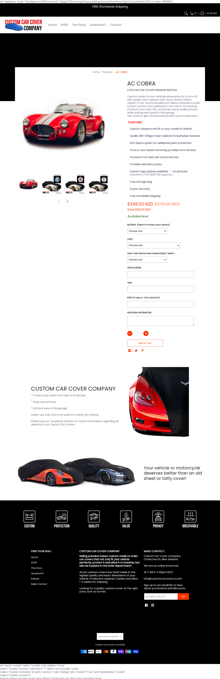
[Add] (145, 333)
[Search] (186, 13)
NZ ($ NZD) (212, 13)
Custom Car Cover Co (106, 644)
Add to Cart (145, 343)
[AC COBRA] (28, 184)
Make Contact (39, 584)
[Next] (67, 201)
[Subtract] (129, 333)
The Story (36, 568)
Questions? (37, 573)
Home (96, 72)
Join (183, 596)
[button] (194, 13)
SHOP (34, 562)
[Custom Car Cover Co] (23, 25)
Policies (35, 578)
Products (107, 72)
